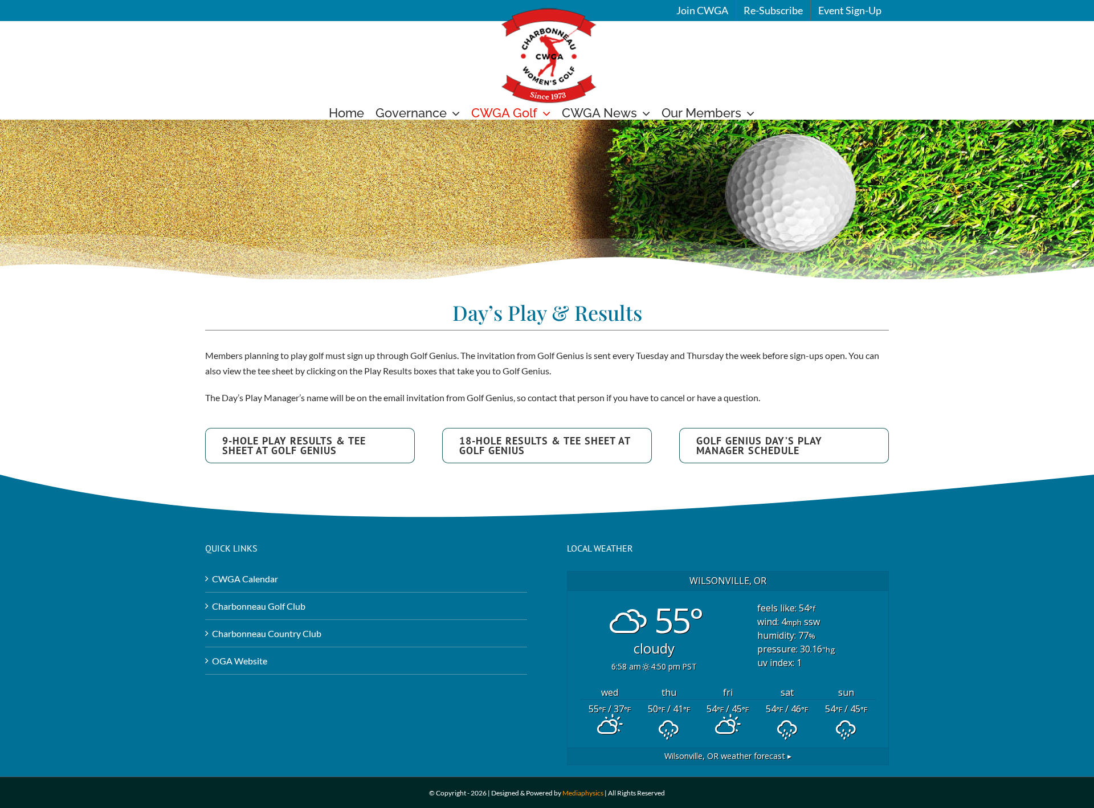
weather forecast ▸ (727, 755)
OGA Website (239, 660)
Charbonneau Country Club (266, 633)
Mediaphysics (582, 793)
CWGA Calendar (245, 578)
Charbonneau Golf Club (258, 606)
